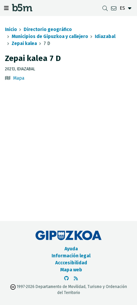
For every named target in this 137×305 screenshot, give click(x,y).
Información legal (71, 256)
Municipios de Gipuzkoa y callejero (50, 36)
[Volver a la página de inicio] (22, 9)
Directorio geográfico (48, 29)
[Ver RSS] (76, 278)
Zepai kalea (24, 43)
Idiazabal (105, 36)
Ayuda (71, 249)
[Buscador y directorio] (105, 8)
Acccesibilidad (71, 263)
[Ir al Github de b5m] (66, 278)
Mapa (18, 78)
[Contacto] (113, 8)
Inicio (11, 29)
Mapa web (71, 270)
